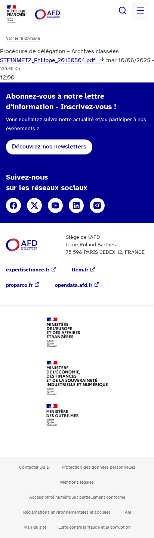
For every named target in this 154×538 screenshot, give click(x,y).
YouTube (55, 205)
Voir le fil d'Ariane (23, 38)
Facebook (13, 205)
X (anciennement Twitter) (34, 205)
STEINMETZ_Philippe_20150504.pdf (48, 60)
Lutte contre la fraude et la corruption (94, 527)
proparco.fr (19, 285)
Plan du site (35, 527)
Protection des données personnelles (98, 467)
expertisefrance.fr (27, 270)
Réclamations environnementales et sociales (67, 512)
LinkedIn (76, 205)
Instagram (97, 205)
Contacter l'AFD (34, 467)
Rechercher (122, 10)
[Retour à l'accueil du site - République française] (55, 14)
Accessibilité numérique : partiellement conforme (77, 497)
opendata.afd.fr (73, 285)
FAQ (127, 512)
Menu (140, 10)
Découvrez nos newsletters (49, 147)
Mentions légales (77, 482)
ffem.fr (80, 270)
